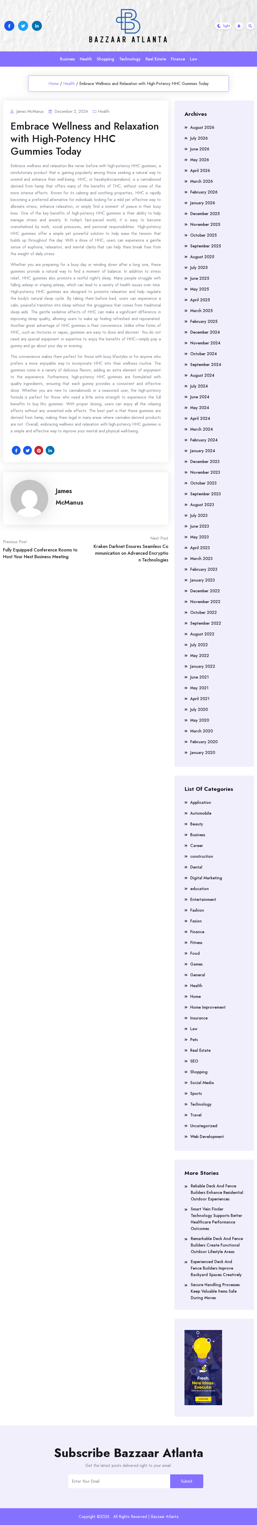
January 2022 (202, 666)
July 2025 (199, 267)
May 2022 (199, 655)
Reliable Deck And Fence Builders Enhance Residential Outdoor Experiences (217, 1192)
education (199, 889)
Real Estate (156, 59)
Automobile (200, 813)
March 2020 (201, 731)
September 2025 (205, 246)
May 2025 (199, 289)
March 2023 (201, 558)
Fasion (196, 921)
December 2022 (205, 591)
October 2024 (203, 354)
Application (200, 802)
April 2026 (200, 170)
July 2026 (199, 138)
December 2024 (205, 332)
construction (201, 856)
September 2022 (205, 623)
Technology (130, 59)
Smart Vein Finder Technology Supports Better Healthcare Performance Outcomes (216, 1218)
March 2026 (201, 181)
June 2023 (199, 526)
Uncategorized (203, 1126)
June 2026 (199, 149)
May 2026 (199, 160)
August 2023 (202, 505)
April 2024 (200, 418)
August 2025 (202, 257)
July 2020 (199, 709)
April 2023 (200, 548)
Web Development (207, 1136)
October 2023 (203, 483)
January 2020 (202, 752)
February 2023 (203, 569)
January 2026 (202, 203)
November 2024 (205, 343)
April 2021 (200, 699)
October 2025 (203, 235)
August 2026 (202, 127)
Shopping (105, 59)
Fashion (197, 910)
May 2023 (199, 537)
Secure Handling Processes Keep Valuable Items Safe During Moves (215, 1291)
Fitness (196, 942)
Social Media (202, 1083)
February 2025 (203, 321)
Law (193, 59)
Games (196, 964)
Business (67, 59)
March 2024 (201, 429)
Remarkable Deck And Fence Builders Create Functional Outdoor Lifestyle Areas (217, 1245)
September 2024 (205, 364)
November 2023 (205, 472)
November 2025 (205, 224)
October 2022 (203, 612)
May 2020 (199, 720)
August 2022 (202, 634)
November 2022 (205, 602)
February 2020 (204, 742)
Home (53, 83)
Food (195, 953)
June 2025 (199, 278)
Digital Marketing (206, 878)
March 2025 (201, 311)
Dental (196, 867)
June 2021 (199, 677)
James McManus (69, 496)
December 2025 (205, 214)
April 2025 (200, 300)
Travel (196, 1115)
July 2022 (199, 645)
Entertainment (203, 899)
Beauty (196, 824)
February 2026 (204, 192)
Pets (194, 1039)
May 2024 (199, 408)
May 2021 (199, 688)
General (197, 975)
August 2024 (202, 375)
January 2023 (202, 580)
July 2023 (199, 515)
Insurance (199, 1018)
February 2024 (204, 440)
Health (86, 59)
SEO (194, 1061)
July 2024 (199, 386)
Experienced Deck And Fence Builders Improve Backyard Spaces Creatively (216, 1268)
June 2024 (199, 397)
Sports (196, 1093)
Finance (178, 59)
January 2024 (202, 451)
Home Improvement (208, 1007)
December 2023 (205, 461)
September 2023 (205, 494)
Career (196, 845)
